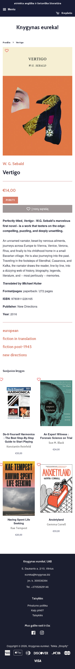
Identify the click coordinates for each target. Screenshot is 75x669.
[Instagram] (42, 633)
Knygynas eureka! (37, 27)
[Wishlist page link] (19, 8)
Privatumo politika (37, 605)
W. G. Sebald (13, 163)
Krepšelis (66, 13)
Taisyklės (37, 615)
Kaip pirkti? (37, 610)
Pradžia (6, 42)
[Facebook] (33, 633)
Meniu (11, 9)
